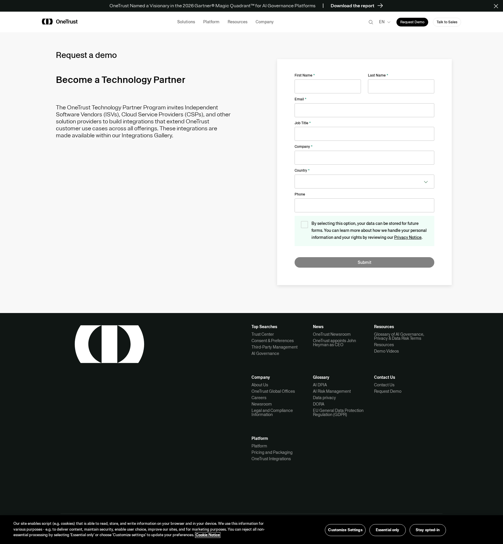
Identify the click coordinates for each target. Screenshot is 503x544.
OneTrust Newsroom (332, 334)
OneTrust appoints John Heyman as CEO (334, 343)
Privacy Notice (407, 237)
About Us (260, 385)
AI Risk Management (332, 391)
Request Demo (387, 391)
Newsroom (262, 404)
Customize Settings (345, 529)
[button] (498, 6)
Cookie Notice (208, 535)
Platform (259, 446)
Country (302, 170)
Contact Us (384, 385)
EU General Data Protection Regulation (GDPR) (338, 412)
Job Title (303, 123)
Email (301, 99)
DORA (318, 404)
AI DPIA (320, 385)
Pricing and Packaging (272, 452)
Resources (384, 345)
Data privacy (324, 398)
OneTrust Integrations (271, 459)
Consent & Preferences (273, 341)
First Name (305, 75)
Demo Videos (386, 351)
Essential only (387, 529)
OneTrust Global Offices (273, 391)
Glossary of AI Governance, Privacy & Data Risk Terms (399, 336)
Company (304, 146)
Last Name (378, 75)
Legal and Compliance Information (272, 412)
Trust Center (263, 334)
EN (382, 22)
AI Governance (265, 353)
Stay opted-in (428, 529)
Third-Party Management (274, 347)
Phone (300, 194)
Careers (259, 398)
